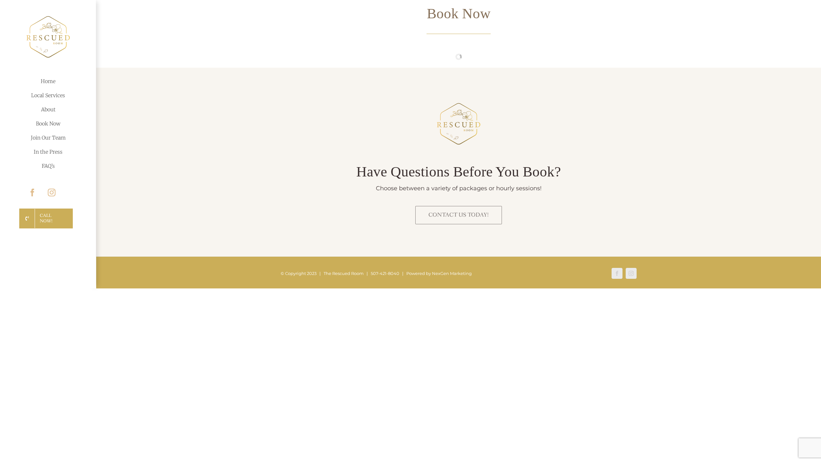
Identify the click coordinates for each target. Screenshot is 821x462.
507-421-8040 (385, 273)
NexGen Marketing (452, 273)
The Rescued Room (344, 273)
